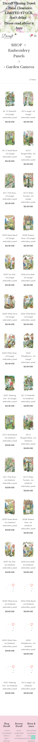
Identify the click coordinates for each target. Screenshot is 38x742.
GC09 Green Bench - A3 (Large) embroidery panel (9, 238)
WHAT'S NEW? (7, 737)
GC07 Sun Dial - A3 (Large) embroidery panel (10, 277)
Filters (33, 80)
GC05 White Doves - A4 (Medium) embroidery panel (9, 603)
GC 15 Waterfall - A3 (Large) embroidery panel (10, 114)
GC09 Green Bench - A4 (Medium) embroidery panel (9, 522)
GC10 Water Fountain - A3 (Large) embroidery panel (28, 197)
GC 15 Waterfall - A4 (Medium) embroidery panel (28, 398)
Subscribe (19, 733)
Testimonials (20, 738)
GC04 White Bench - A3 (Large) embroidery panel (28, 316)
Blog (19, 730)
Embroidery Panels (19, 53)
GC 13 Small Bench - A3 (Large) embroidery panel (9, 153)
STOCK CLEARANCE (7, 732)
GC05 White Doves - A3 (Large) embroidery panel (9, 316)
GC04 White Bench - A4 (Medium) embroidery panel (28, 603)
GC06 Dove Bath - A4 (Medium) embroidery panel (28, 564)
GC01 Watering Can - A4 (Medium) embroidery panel (9, 685)
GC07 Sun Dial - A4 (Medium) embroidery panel (10, 564)
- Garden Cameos (19, 67)
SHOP (16, 45)
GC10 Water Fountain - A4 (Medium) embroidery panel (28, 481)
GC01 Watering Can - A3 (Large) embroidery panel (10, 398)
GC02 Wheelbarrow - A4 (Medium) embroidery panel (28, 645)
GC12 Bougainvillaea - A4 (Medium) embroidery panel (28, 439)
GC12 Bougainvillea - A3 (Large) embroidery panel (28, 155)
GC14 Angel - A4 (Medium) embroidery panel (28, 685)
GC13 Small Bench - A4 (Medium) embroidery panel (10, 437)
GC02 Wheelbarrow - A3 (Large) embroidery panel (28, 357)
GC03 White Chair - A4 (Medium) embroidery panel (9, 643)
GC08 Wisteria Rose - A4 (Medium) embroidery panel (28, 524)
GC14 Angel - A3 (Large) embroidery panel (28, 114)
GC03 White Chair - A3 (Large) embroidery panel (9, 356)
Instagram (31, 730)
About (19, 736)
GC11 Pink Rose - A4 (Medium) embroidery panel (10, 479)
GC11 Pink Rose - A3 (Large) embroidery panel (10, 195)
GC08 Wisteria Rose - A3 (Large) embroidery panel (28, 238)
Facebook (31, 733)
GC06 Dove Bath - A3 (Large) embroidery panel (28, 277)
